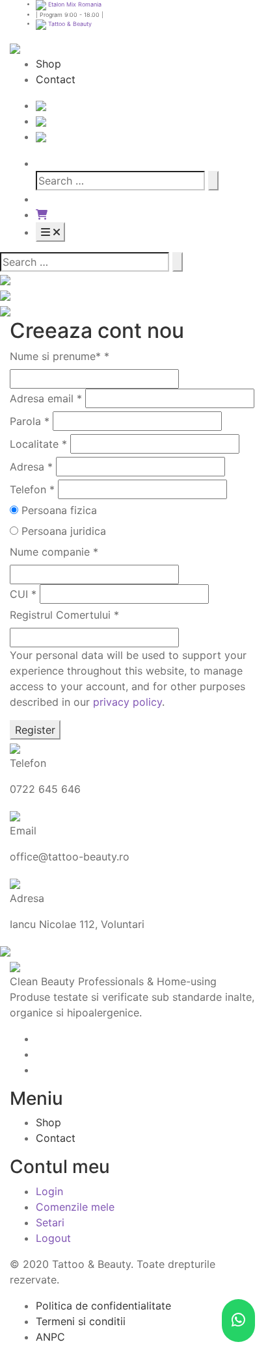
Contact (55, 79)
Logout (53, 1238)
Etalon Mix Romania (73, 4)
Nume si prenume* (59, 356)
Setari (50, 1222)
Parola (29, 421)
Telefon (32, 489)
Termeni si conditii (81, 1321)
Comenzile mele (75, 1206)
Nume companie (54, 551)
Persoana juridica (63, 530)
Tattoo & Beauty (69, 23)
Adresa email (46, 398)
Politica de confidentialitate (103, 1305)
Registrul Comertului (64, 614)
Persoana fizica (59, 510)
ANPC (50, 1336)
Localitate (38, 443)
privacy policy (127, 701)
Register (35, 729)
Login (49, 1191)
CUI (23, 593)
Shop (48, 63)
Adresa (31, 466)
